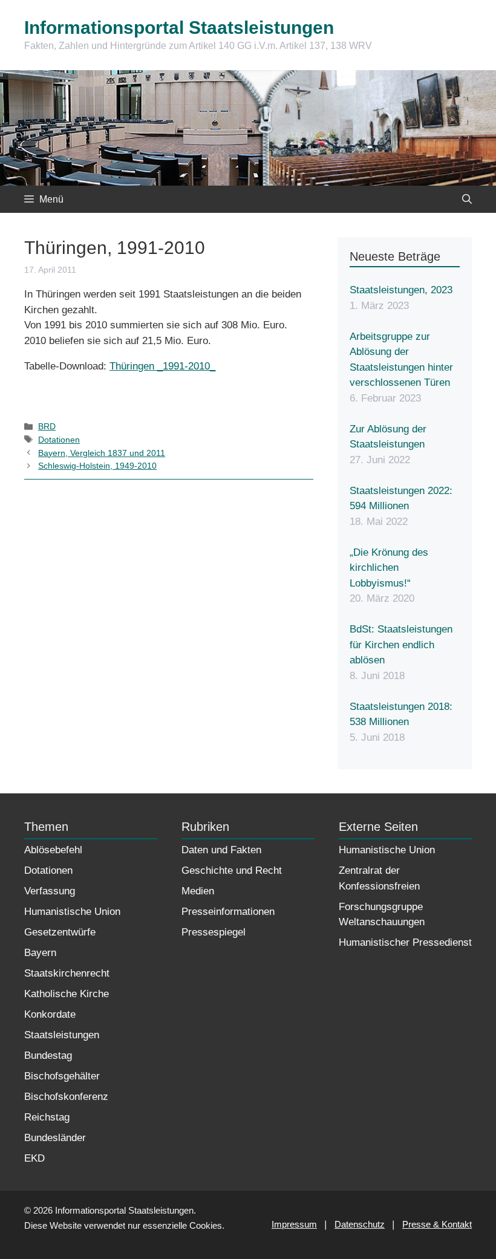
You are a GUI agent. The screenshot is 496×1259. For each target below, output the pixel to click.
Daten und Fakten (221, 850)
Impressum (294, 1224)
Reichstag (47, 1117)
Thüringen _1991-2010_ (162, 366)
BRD (47, 426)
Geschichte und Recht (231, 870)
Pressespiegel (213, 932)
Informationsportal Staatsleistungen (179, 27)
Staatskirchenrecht (66, 973)
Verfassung (49, 891)
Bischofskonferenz (66, 1096)
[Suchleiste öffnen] (467, 199)
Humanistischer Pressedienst (405, 942)
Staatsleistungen (61, 1035)
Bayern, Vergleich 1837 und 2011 (101, 453)
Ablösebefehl (53, 850)
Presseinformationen (228, 911)
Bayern (40, 952)
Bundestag (48, 1055)
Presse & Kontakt (437, 1224)
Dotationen (59, 439)
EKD (34, 1158)
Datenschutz (359, 1224)
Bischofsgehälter (62, 1076)
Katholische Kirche (66, 994)
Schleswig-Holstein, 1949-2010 (97, 465)
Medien (197, 891)
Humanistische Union (72, 911)
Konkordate (50, 1014)
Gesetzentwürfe (60, 932)
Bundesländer (55, 1138)
